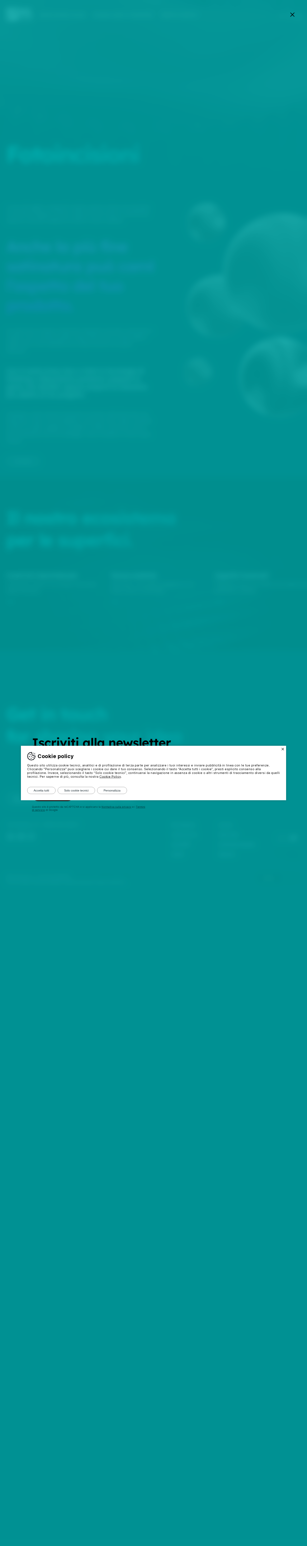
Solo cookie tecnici (76, 790)
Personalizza (112, 790)
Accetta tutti (41, 790)
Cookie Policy (110, 777)
